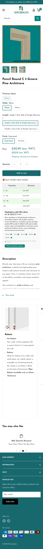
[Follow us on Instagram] (8, 520)
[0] (38, 10)
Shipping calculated (20, 157)
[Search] (38, 18)
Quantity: (6, 164)
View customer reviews (14, 246)
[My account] (34, 10)
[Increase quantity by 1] (27, 164)
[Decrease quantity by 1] (14, 164)
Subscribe (10, 502)
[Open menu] (3, 10)
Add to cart (21, 173)
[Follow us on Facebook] (4, 520)
